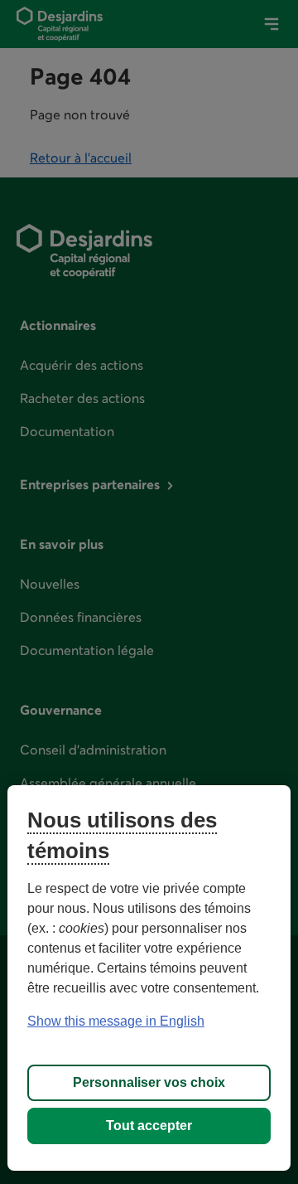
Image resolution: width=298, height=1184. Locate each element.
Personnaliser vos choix (149, 1082)
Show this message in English (115, 1021)
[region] (149, 978)
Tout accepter (149, 1125)
